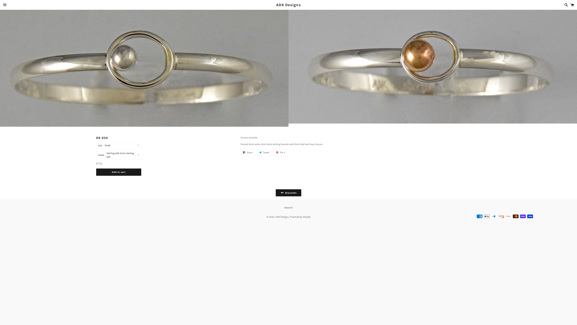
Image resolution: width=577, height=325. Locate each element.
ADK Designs (288, 5)
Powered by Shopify (300, 216)
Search (288, 207)
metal (101, 154)
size (100, 145)
